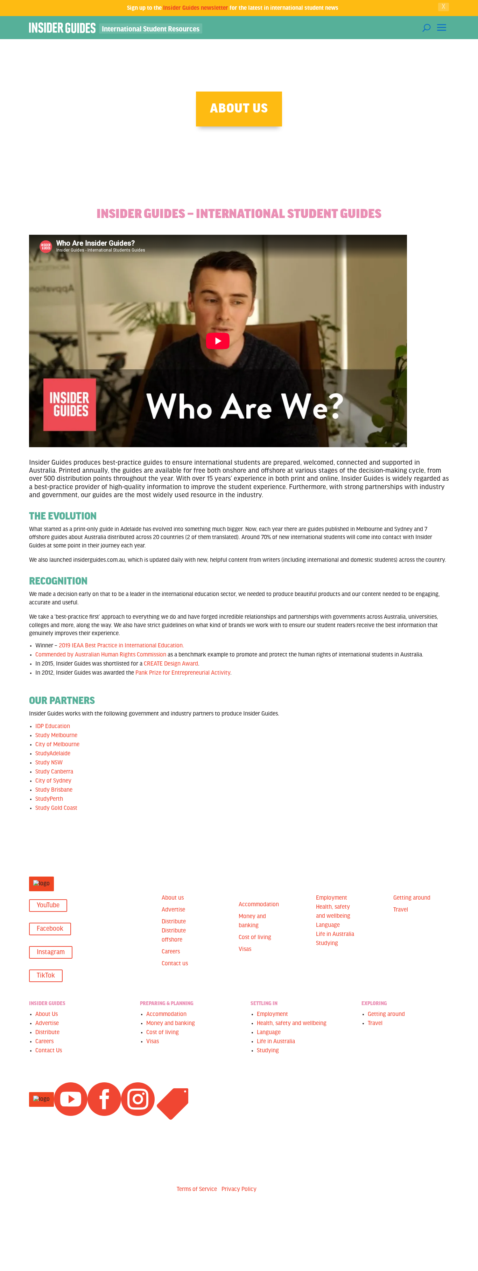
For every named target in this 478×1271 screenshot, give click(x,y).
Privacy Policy (239, 1189)
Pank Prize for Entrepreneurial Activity (182, 673)
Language (328, 925)
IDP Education (52, 727)
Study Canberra (54, 772)
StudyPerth (49, 799)
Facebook (50, 928)
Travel (400, 910)
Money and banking (170, 1024)
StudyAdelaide (52, 754)
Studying (327, 943)
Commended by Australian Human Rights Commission (100, 655)
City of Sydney (53, 781)
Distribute (174, 922)
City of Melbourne (57, 745)
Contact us (175, 964)
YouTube (48, 905)
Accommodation (259, 905)
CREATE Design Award (171, 664)
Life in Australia (335, 934)
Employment (331, 898)
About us (173, 898)
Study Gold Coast (56, 808)
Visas (245, 949)
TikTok (46, 975)
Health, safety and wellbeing (291, 1024)
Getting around (411, 898)
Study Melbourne (56, 736)
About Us (46, 1014)
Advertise (173, 910)
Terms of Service (197, 1189)
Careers (171, 952)
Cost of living (255, 938)
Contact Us (48, 1051)
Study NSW (49, 763)
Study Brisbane (53, 790)
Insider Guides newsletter (195, 7)
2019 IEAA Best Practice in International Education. (121, 646)
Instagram (51, 952)
